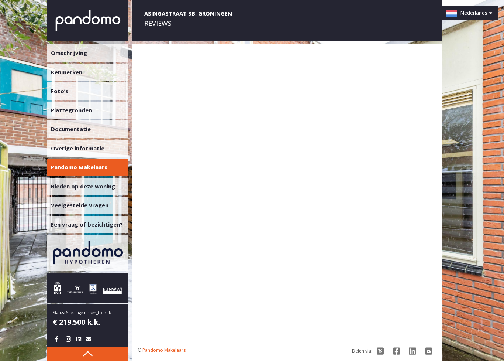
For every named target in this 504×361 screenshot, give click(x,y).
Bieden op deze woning (83, 186)
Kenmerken (66, 72)
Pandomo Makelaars (164, 350)
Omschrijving (69, 53)
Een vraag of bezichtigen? (87, 224)
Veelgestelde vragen (79, 205)
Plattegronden (71, 110)
